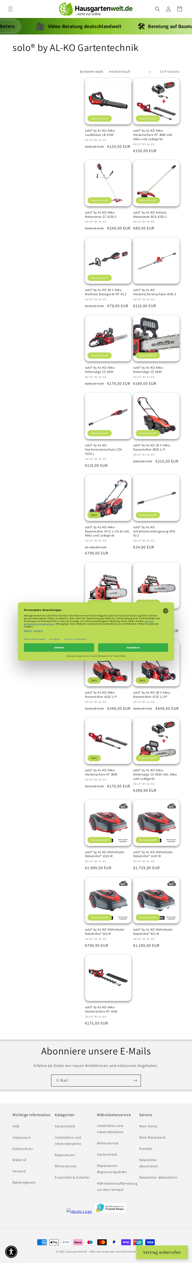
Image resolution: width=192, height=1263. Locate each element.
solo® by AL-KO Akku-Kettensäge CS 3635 (100, 370)
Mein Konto (148, 1126)
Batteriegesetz (24, 1182)
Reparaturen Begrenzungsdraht (112, 1168)
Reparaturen (65, 1155)
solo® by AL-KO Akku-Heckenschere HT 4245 (101, 1009)
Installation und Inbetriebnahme (68, 1140)
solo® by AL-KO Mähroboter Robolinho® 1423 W (153, 854)
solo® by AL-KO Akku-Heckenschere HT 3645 (101, 772)
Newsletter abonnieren (148, 1163)
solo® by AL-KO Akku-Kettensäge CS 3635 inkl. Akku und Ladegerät (155, 774)
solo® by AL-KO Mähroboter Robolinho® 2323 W (104, 854)
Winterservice (65, 1166)
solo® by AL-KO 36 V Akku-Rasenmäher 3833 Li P (152, 447)
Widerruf (19, 1160)
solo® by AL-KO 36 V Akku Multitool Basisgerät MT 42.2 (105, 292)
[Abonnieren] (135, 1080)
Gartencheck (65, 1126)
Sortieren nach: (92, 71)
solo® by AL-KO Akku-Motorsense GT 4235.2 (100, 215)
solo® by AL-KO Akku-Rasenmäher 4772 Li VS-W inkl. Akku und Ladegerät (107, 531)
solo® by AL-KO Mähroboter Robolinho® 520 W (104, 932)
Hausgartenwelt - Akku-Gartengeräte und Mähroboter (101, 1251)
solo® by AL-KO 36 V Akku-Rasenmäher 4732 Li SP (152, 695)
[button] (10, 8)
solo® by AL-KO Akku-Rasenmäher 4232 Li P (101, 695)
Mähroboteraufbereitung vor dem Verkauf (117, 1186)
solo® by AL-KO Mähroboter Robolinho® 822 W (153, 932)
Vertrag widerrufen (162, 1252)
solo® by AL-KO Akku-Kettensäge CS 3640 (148, 370)
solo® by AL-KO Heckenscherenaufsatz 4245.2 (154, 292)
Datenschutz (22, 1148)
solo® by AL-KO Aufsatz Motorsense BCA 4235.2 (150, 215)
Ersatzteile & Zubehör (72, 1177)
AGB (15, 1126)
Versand (19, 1171)
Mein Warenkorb (152, 1137)
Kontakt (145, 1148)
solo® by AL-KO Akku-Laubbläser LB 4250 (100, 133)
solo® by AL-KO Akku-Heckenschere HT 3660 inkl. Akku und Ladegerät (153, 135)
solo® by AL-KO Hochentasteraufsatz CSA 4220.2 (103, 449)
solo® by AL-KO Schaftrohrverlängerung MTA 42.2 (154, 531)
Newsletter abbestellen (158, 1177)
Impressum (21, 1137)
